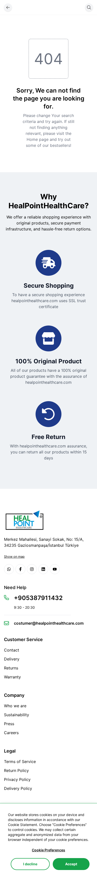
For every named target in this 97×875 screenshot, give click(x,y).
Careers (11, 732)
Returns (11, 667)
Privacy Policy (17, 779)
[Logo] (24, 520)
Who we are (15, 705)
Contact (11, 650)
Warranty (12, 676)
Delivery (11, 658)
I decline (30, 864)
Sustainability (16, 714)
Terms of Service (20, 761)
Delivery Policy (18, 788)
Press (9, 723)
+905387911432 (38, 598)
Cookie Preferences (48, 850)
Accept (71, 864)
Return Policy (16, 770)
